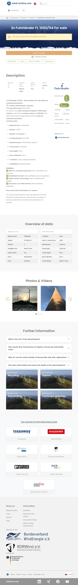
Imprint (12, 574)
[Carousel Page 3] (41, 314)
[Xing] (48, 581)
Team (8, 514)
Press (8, 521)
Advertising (37, 574)
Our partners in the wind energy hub (39, 421)
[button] (35, 3)
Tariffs (30, 574)
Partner (9, 517)
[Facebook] (58, 581)
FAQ (43, 574)
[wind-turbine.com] (7, 18)
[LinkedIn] (39, 581)
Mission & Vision (11, 510)
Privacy (24, 574)
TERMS (18, 574)
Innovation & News (30, 520)
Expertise (26, 510)
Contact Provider (39, 53)
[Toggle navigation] (23, 10)
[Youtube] (67, 581)
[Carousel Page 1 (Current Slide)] (36, 314)
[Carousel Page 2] (38, 314)
